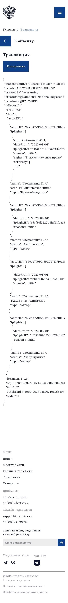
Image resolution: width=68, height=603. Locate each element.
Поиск (7, 458)
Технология (11, 477)
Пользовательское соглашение (23, 586)
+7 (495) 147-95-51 (15, 521)
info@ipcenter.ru (14, 497)
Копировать (18, 68)
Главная (9, 29)
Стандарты (11, 483)
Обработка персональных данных (25, 592)
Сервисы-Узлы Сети (17, 471)
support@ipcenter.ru (17, 516)
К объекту (24, 41)
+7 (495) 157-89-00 (15, 502)
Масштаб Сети (13, 465)
